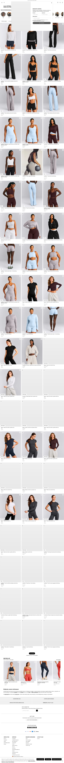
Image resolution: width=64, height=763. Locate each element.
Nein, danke (48, 759)
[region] (32, 760)
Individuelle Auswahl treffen (56, 759)
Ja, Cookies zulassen (40, 759)
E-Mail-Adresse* (35, 16)
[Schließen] (62, 761)
